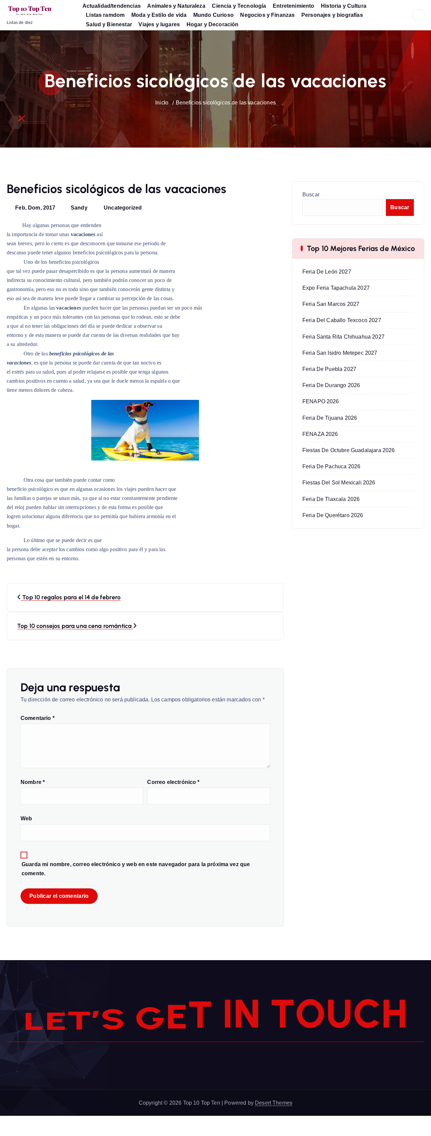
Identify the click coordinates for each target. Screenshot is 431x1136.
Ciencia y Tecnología (239, 6)
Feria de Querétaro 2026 (332, 515)
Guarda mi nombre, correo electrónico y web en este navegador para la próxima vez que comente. (136, 868)
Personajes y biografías (332, 15)
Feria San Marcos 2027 (330, 304)
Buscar (311, 194)
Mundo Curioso (213, 15)
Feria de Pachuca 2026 (331, 466)
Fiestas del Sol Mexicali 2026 (338, 482)
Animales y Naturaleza (176, 6)
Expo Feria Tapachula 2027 (336, 288)
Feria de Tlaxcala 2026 (331, 499)
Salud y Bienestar (109, 24)
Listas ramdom (105, 15)
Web (26, 818)
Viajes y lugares (159, 24)
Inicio (161, 102)
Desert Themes (273, 1103)
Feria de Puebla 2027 (329, 369)
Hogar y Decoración (213, 24)
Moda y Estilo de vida (159, 15)
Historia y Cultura (343, 6)
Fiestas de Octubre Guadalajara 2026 (348, 450)
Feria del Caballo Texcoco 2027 (341, 320)
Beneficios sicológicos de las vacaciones (226, 102)
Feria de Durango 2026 (331, 385)
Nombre (33, 782)
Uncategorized (123, 208)
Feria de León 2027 (326, 272)
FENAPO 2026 (320, 401)
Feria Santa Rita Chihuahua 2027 (343, 337)
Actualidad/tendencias (111, 6)
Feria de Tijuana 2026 (329, 418)
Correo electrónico (173, 782)
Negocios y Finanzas (267, 15)
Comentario (38, 718)
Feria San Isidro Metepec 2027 (339, 353)
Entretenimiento (293, 6)
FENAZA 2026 (320, 434)
